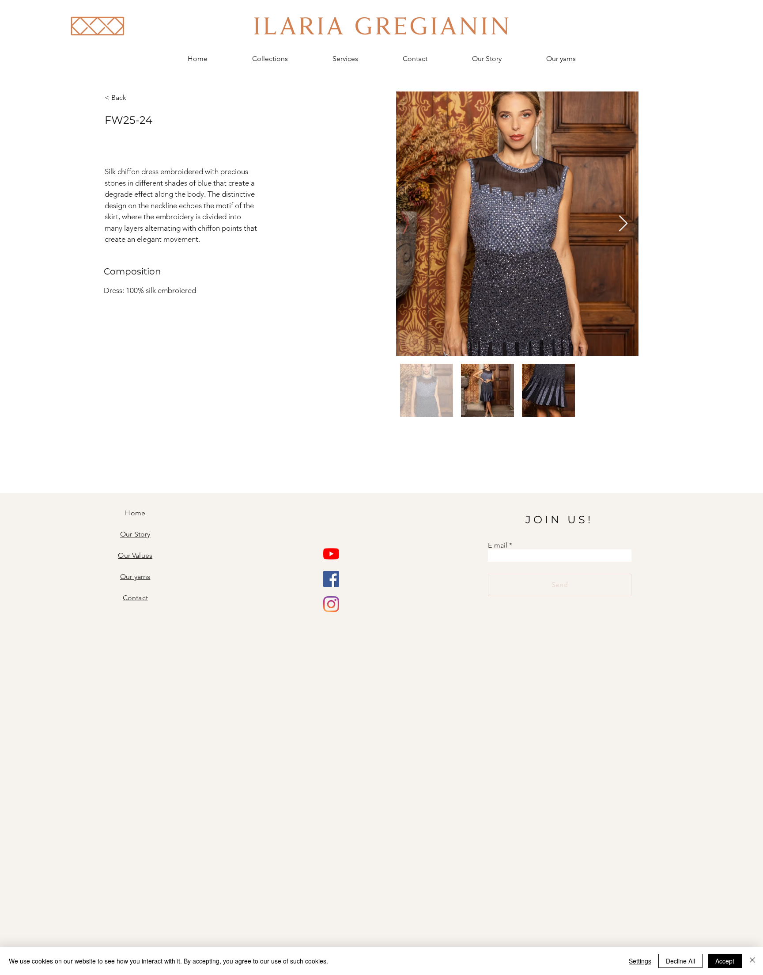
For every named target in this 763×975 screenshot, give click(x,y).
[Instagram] (331, 604)
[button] (270, 59)
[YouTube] (331, 554)
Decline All (680, 960)
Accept (724, 960)
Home (135, 513)
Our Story (135, 534)
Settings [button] (640, 960)
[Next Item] (623, 223)
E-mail (497, 545)
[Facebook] (331, 579)
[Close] (752, 961)
